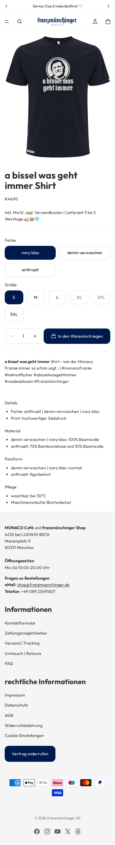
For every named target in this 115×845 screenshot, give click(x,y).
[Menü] (7, 21)
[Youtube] (57, 831)
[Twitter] (67, 831)
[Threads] (78, 831)
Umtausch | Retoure (23, 653)
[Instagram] (47, 831)
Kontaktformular (20, 623)
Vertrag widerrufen (30, 753)
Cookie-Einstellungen (24, 735)
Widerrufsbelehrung (23, 725)
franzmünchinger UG (63, 818)
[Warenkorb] (107, 21)
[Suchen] (19, 21)
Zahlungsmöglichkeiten (26, 633)
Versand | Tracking (22, 643)
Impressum (15, 695)
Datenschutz (16, 705)
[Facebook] (36, 831)
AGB (9, 715)
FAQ (9, 663)
